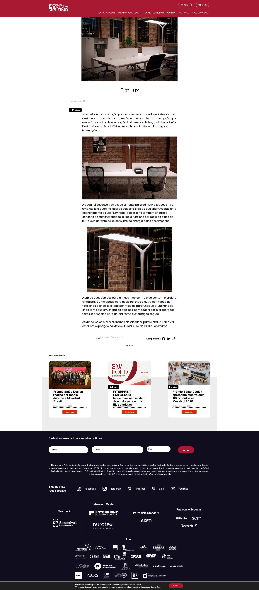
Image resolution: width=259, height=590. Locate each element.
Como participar (154, 12)
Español (202, 5)
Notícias (184, 12)
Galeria (171, 12)
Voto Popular (107, 12)
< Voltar (129, 345)
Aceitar (176, 585)
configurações (153, 587)
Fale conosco (200, 12)
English (185, 5)
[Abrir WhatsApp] (252, 583)
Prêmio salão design (129, 12)
